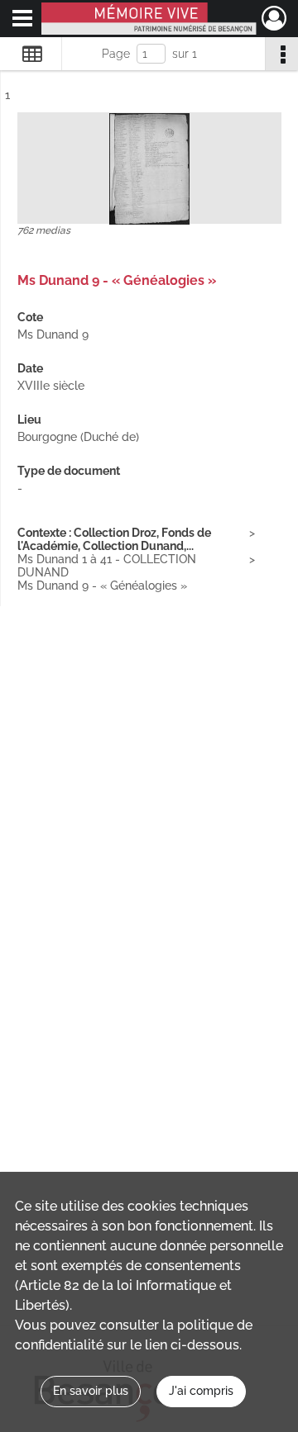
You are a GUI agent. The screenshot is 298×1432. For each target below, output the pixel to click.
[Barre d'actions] (281, 53)
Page (116, 53)
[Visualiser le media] (149, 169)
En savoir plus (90, 1390)
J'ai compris (201, 1390)
